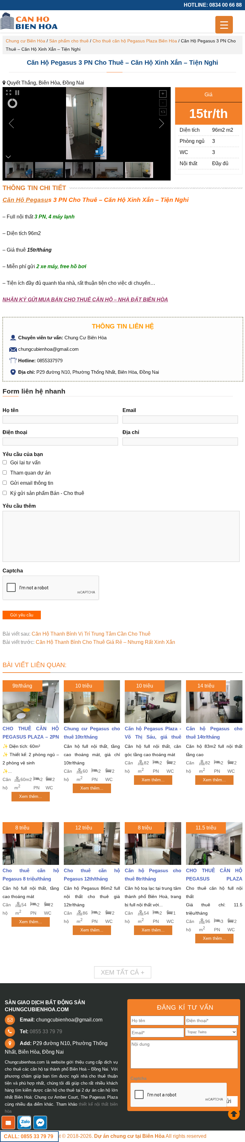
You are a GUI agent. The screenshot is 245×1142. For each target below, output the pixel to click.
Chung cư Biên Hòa (25, 40)
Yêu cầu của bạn (23, 454)
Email (129, 410)
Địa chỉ (130, 432)
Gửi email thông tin (31, 483)
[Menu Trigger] (224, 24)
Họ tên (11, 410)
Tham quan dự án (30, 472)
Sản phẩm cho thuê (69, 40)
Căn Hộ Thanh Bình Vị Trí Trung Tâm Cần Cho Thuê (91, 634)
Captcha (13, 570)
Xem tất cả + (123, 972)
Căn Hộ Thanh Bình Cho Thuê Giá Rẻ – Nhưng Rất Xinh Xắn (105, 642)
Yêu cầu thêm (19, 506)
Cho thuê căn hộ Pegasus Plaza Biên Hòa (135, 40)
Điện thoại (15, 432)
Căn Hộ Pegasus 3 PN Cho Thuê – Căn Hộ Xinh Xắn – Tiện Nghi (122, 62)
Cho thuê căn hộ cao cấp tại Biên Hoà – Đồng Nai (29, 21)
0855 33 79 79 (46, 1031)
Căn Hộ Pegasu (25, 199)
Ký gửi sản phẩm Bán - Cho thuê (47, 493)
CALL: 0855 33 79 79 (28, 1136)
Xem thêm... (30, 796)
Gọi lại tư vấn (25, 462)
